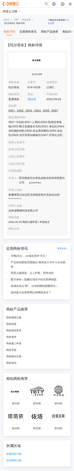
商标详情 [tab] (9, 31)
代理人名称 (15, 205)
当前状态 (52, 82)
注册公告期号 (16, 156)
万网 (16, 19)
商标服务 (26, 19)
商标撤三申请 (13, 343)
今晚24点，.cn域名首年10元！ (29, 255)
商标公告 (13, 228)
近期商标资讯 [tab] (28, 31)
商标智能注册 (13, 317)
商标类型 (13, 94)
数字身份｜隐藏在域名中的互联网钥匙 (34, 279)
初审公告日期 (16, 149)
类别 (30, 94)
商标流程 (13, 217)
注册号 (31, 82)
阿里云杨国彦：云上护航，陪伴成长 (32, 273)
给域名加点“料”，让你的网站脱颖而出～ (34, 286)
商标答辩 (11, 337)
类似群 (12, 105)
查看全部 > (62, 248)
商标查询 (11, 363)
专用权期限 (15, 170)
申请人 (12, 178)
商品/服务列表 (16, 117)
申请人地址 (15, 190)
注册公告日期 (16, 163)
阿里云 (6, 19)
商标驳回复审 (13, 330)
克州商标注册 (13, 460)
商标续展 (11, 324)
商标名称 (13, 82)
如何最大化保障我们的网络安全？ (31, 292)
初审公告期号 (16, 142)
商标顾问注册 (13, 356)
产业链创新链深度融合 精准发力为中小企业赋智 (38, 264)
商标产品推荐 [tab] (49, 31)
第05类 (31, 99)
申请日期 (52, 94)
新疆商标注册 (13, 454)
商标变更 (11, 350)
